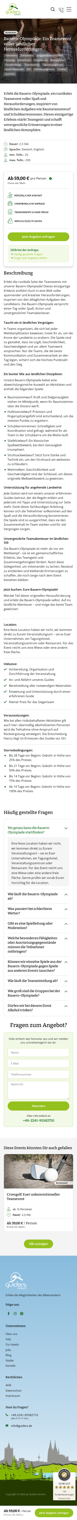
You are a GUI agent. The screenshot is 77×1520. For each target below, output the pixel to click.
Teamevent (11, 55)
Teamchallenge (13, 64)
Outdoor (62, 69)
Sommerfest (27, 55)
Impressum (13, 1395)
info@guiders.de (22, 1426)
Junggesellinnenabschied (50, 55)
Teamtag (10, 60)
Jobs (8, 1350)
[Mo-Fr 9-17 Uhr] (61, 9)
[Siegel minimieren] (74, 1474)
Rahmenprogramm (44, 69)
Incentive (10, 73)
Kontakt (11, 1365)
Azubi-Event (24, 60)
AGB (8, 1385)
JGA (29, 69)
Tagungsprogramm (53, 64)
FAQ (8, 1339)
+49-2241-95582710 (24, 1415)
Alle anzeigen (38, 1244)
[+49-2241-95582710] (7, 1414)
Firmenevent (40, 60)
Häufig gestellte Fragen (28, 254)
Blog (8, 1355)
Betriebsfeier (57, 60)
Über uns (11, 1334)
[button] (10, 1193)
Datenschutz (13, 1390)
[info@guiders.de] (7, 1425)
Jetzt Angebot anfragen (38, 237)
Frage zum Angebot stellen (30, 258)
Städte (10, 1360)
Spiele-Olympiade (14, 69)
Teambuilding (32, 64)
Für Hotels (12, 1344)
